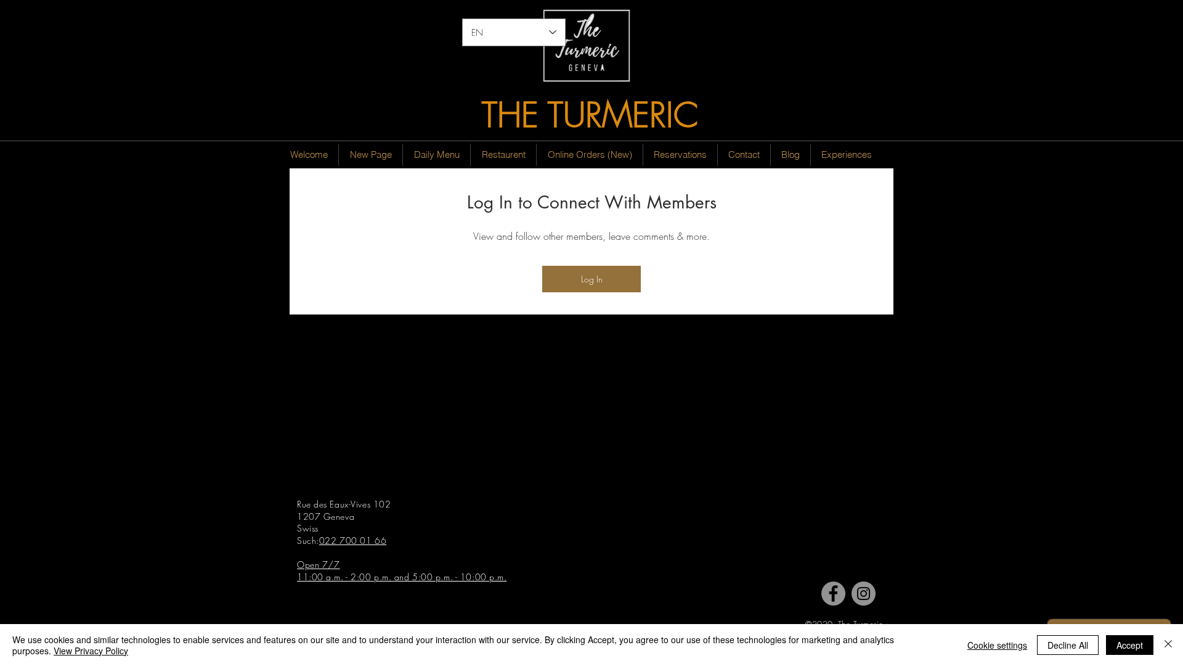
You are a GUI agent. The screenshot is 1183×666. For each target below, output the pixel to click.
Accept (1129, 645)
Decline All (1067, 645)
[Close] (1168, 645)
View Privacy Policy (91, 650)
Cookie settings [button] (997, 645)
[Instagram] (864, 594)
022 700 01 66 (352, 540)
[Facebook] (833, 594)
